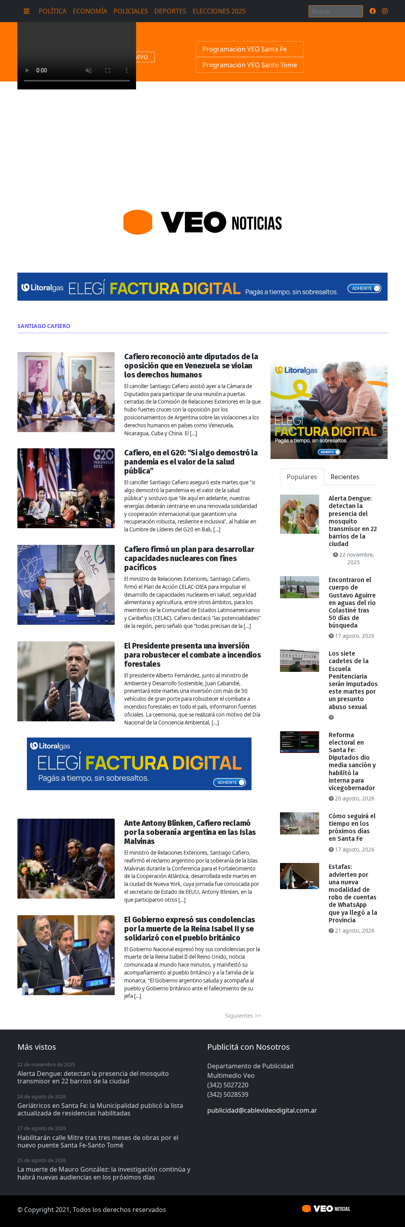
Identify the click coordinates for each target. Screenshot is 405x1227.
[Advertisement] (202, 140)
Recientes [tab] (345, 476)
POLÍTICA (52, 11)
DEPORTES (170, 11)
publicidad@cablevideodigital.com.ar (262, 1110)
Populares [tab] (302, 476)
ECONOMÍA (90, 11)
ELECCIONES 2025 (219, 11)
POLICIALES (131, 11)
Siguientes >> (243, 1015)
